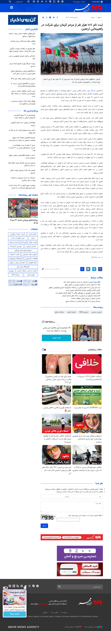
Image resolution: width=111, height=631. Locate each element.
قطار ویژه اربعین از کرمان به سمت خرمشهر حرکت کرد (81, 282)
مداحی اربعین (31, 246)
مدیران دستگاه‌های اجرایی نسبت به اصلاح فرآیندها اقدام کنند (23, 85)
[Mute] (78, 339)
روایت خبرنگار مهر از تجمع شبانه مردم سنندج (22, 65)
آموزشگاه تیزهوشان (15, 258)
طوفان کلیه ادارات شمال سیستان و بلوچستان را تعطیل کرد (23, 102)
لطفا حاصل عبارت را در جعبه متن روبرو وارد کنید (85, 515)
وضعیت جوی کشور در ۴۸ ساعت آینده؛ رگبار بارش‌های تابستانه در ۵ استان (22, 186)
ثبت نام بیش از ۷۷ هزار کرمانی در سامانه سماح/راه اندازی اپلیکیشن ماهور (74, 287)
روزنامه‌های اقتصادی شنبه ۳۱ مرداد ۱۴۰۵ (23, 222)
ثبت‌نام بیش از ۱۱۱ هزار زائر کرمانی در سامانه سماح (83, 301)
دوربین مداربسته (16, 246)
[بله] (33, 586)
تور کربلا (23, 242)
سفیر (33, 238)
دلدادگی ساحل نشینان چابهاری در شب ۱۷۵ (22, 57)
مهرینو (11, 270)
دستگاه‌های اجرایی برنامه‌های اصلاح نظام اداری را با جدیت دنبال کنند (23, 72)
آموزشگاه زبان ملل (23, 266)
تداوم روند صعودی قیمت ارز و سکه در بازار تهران (22, 131)
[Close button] (25, 587)
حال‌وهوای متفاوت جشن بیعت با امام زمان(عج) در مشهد (22, 35)
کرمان (92, 17)
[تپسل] (43, 322)
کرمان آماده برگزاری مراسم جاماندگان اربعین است (83, 290)
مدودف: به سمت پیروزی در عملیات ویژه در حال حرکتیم (23, 179)
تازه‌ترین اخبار (31, 29)
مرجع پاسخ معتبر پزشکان (23, 250)
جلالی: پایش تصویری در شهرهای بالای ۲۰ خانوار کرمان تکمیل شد (78, 293)
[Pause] (75, 339)
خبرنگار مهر (92, 90)
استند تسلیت (13, 242)
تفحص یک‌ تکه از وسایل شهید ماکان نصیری (22, 171)
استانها (100, 17)
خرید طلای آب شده (18, 238)
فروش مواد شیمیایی (29, 254)
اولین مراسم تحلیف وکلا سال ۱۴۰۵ (23, 78)
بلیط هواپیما (32, 262)
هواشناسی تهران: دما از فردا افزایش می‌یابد (23, 124)
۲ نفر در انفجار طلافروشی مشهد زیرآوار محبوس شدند (22, 156)
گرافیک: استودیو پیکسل (72, 627)
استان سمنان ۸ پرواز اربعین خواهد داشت (85, 298)
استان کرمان (71, 312)
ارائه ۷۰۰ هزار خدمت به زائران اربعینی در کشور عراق (82, 284)
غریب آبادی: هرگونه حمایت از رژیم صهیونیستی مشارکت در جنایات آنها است (23, 94)
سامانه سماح (59, 312)
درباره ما (64, 612)
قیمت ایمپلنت (14, 254)
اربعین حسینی (97, 312)
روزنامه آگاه (15, 275)
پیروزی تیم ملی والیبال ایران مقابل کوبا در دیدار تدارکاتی (21, 164)
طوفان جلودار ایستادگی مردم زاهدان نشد (22, 42)
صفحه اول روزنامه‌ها (28, 195)
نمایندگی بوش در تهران (17, 262)
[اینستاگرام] (29, 586)
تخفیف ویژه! (14, 614)
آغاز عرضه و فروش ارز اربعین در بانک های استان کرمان (81, 295)
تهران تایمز (30, 275)
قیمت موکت (32, 242)
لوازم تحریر (32, 234)
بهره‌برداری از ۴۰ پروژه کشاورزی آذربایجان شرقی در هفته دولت (24, 116)
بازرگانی (45, 612)
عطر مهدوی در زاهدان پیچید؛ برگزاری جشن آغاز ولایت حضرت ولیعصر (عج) (22, 50)
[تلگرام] (37, 586)
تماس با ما (54, 612)
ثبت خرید (57, 338)
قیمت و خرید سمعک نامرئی (27, 270)
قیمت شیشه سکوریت (17, 234)
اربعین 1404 (83, 312)
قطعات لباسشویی (31, 258)
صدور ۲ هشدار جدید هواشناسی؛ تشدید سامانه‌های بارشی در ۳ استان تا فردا (22, 148)
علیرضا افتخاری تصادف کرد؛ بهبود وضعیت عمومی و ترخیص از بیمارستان (22, 139)
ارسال (44, 525)
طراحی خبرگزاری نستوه (91, 627)
